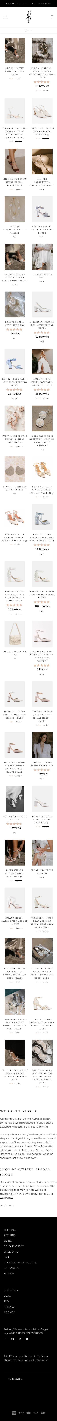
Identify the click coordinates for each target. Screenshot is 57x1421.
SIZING (8, 1240)
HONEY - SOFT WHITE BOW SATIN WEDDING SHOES (42, 382)
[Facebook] (5, 1339)
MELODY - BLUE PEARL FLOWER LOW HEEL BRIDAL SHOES (42, 537)
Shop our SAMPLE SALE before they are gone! (28, 3)
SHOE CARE (11, 1251)
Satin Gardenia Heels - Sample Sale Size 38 (42, 819)
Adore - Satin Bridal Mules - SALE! (15, 71)
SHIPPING (10, 1229)
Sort (28, 30)
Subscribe (15, 1379)
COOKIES (9, 1312)
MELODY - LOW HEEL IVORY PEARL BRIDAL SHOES (42, 594)
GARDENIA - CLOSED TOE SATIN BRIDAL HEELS (42, 325)
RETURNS (9, 1235)
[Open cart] (52, 17)
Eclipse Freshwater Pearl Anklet (15, 229)
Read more (6, 1205)
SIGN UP (9, 1273)
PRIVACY (9, 1306)
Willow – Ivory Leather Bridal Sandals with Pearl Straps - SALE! (42, 1076)
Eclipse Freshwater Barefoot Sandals (42, 182)
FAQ (6, 1257)
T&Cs (6, 1301)
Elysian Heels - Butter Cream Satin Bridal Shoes (15, 277)
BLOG (7, 1295)
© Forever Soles (28, 1395)
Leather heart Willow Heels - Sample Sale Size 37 (42, 490)
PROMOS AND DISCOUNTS (20, 1262)
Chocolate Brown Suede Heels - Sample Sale (15, 182)
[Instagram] (12, 1339)
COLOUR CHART (14, 1246)
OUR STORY (11, 1290)
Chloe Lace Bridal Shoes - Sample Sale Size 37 (42, 131)
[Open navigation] (5, 17)
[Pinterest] (20, 1339)
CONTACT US (11, 1267)
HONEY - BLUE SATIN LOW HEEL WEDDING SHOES (14, 382)
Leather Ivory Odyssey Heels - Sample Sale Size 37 (15, 537)
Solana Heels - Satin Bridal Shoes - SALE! (15, 921)
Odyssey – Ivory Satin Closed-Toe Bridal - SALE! (14, 715)
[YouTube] (27, 1339)
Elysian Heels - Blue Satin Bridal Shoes (42, 229)
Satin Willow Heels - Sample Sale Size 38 (15, 873)
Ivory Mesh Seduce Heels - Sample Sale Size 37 (14, 439)
